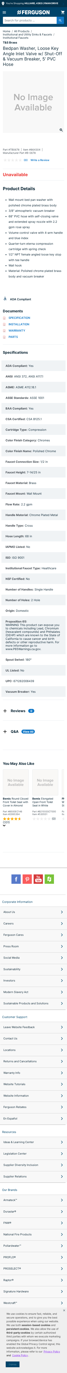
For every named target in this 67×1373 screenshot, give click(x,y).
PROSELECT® (12, 1268)
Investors (9, 980)
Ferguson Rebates (14, 1107)
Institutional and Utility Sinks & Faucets (28, 34)
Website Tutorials (14, 1084)
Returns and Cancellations (20, 1061)
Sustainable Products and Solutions (25, 1003)
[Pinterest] (27, 879)
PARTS (13, 337)
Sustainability (11, 969)
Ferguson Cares (13, 935)
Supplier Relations (15, 1176)
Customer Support (14, 1017)
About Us (9, 912)
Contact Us (10, 1038)
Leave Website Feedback (19, 1027)
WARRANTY (17, 330)
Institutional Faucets (15, 37)
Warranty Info (11, 1073)
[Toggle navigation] (4, 12)
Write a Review (40, 160)
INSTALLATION (19, 324)
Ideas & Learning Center (18, 1142)
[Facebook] (16, 879)
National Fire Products (17, 1234)
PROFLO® (9, 1257)
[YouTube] (38, 879)
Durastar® (9, 1211)
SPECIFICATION (19, 318)
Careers (8, 923)
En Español (10, 1118)
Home (6, 31)
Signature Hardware (16, 1291)
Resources (9, 1132)
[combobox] (32, 20)
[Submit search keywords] (60, 20)
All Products (22, 31)
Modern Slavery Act (15, 992)
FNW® (7, 1223)
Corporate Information (17, 902)
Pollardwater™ (12, 1245)
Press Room (11, 946)
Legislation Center (15, 1153)
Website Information (16, 1095)
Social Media (11, 957)
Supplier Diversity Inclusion (20, 1165)
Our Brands (9, 1190)
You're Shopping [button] (31, 3)
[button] (64, 1310)
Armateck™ (10, 1200)
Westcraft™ (10, 1303)
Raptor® (8, 1280)
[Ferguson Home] (33, 12)
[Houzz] (49, 879)
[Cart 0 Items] (63, 12)
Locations (9, 1050)
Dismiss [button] (12, 1364)
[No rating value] (13, 160)
